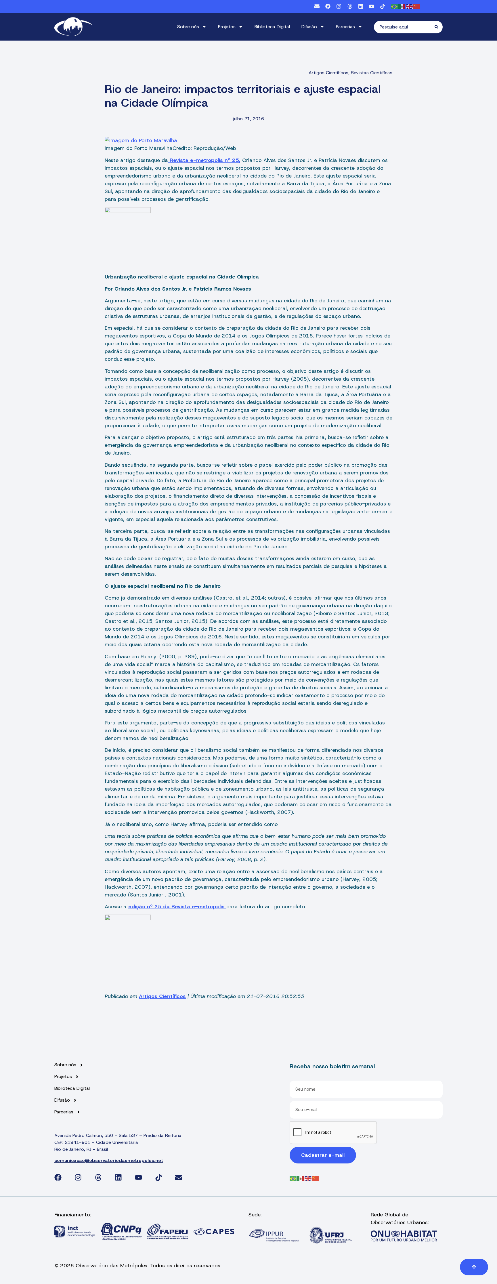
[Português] (394, 6)
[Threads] (349, 6)
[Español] (402, 6)
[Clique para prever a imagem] (141, 140)
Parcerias (345, 27)
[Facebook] (327, 6)
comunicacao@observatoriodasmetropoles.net (108, 1160)
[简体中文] (417, 6)
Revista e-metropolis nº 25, (204, 160)
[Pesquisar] (439, 27)
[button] (474, 1267)
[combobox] (404, 27)
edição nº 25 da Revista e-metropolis (177, 906)
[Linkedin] (360, 6)
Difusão (309, 27)
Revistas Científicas (371, 73)
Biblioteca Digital (272, 27)
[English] (409, 6)
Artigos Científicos (328, 73)
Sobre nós (188, 27)
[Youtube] (371, 6)
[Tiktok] (382, 6)
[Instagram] (338, 6)
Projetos (227, 27)
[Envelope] (317, 6)
